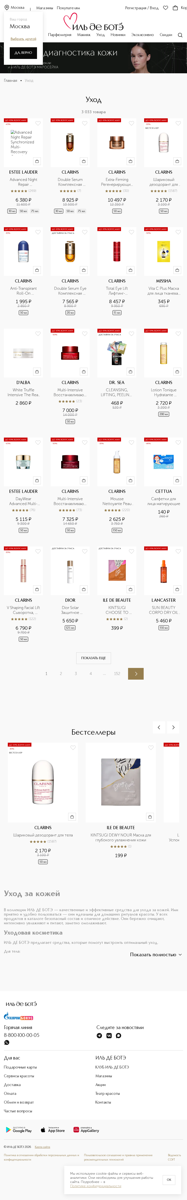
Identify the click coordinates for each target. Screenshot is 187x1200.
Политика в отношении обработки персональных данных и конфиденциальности (41, 1157)
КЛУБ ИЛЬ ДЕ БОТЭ (112, 1067)
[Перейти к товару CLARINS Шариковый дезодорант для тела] (163, 166)
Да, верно (23, 53)
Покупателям (68, 8)
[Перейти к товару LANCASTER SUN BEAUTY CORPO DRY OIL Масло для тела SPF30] (163, 594)
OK (169, 1180)
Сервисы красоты (19, 1076)
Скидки (166, 35)
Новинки (118, 35)
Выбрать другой (23, 39)
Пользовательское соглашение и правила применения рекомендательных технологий (118, 1157)
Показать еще (93, 658)
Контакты (103, 1103)
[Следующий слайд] (173, 727)
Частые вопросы (18, 1111)
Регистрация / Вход (142, 8)
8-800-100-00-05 (21, 1035)
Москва (17, 8)
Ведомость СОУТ (174, 1157)
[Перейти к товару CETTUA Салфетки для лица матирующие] (163, 486)
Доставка (12, 1085)
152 (117, 673)
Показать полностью (153, 955)
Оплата (10, 1094)
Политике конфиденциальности (95, 1186)
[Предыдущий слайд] (159, 727)
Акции (100, 1085)
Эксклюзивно (142, 35)
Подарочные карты (20, 1067)
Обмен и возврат (19, 1103)
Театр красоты (107, 1094)
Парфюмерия (59, 35)
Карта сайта (42, 1147)
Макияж (84, 35)
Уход (100, 35)
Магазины (44, 8)
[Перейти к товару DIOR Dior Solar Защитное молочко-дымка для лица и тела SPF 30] (70, 594)
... (104, 673)
